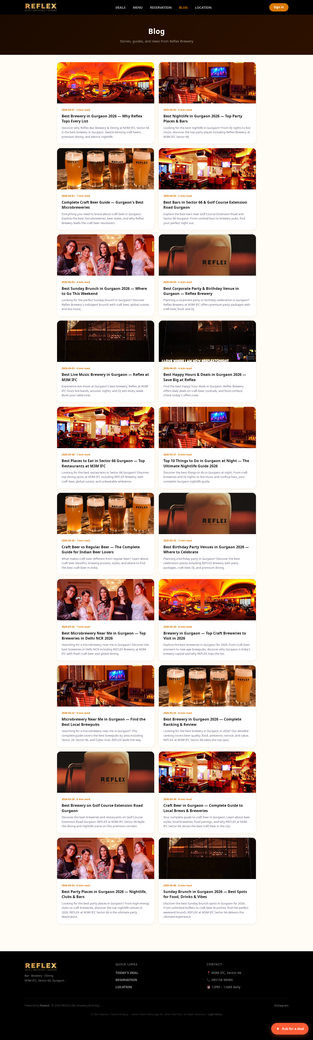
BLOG (183, 7)
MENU (138, 7)
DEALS (120, 7)
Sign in (279, 7)
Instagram (281, 1005)
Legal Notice (215, 1014)
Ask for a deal (293, 1029)
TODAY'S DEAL (126, 973)
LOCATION (203, 7)
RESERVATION (161, 7)
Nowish (44, 1005)
